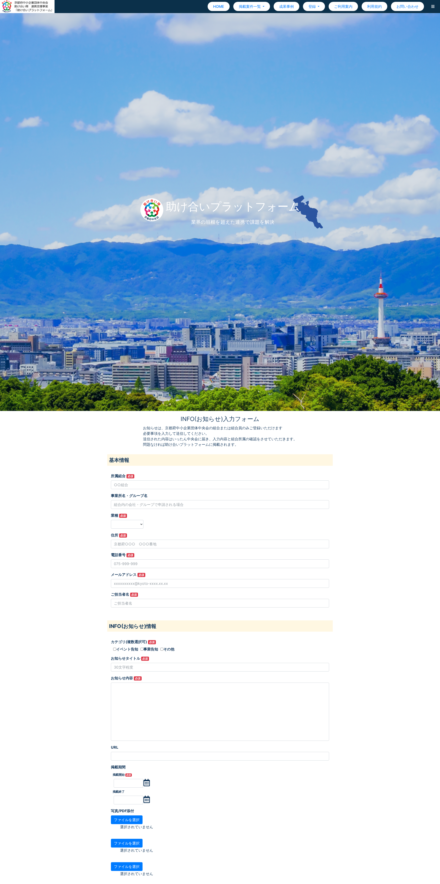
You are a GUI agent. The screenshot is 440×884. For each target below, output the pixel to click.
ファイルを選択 (127, 819)
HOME (218, 6)
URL (114, 747)
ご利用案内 (343, 6)
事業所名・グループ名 (129, 495)
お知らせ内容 (125, 678)
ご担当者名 (124, 594)
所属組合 (122, 476)
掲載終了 (119, 791)
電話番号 (122, 554)
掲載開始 (122, 774)
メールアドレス (127, 574)
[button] (433, 6)
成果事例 (286, 6)
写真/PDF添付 (122, 811)
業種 (118, 515)
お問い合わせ (407, 6)
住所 (118, 535)
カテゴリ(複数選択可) (133, 641)
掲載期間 (118, 767)
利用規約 (374, 6)
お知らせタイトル (129, 658)
